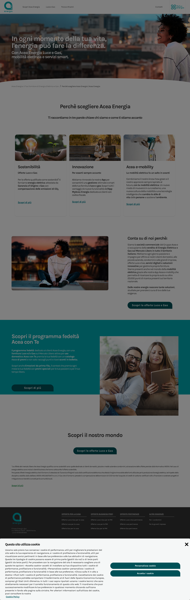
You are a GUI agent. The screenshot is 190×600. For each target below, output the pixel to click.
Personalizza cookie (145, 565)
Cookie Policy (12, 596)
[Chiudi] (186, 544)
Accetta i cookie (145, 573)
